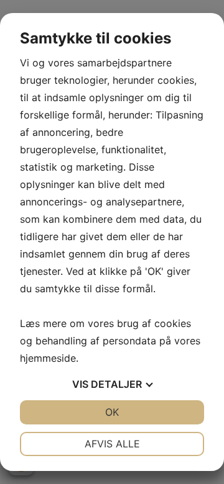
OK (112, 412)
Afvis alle (112, 443)
